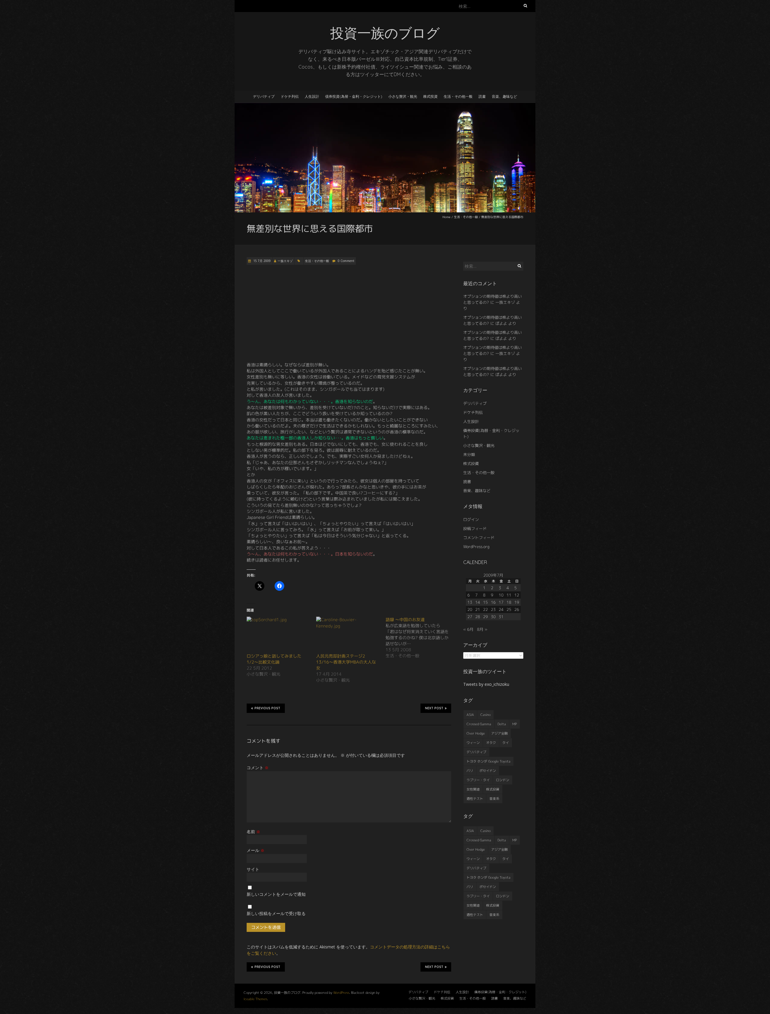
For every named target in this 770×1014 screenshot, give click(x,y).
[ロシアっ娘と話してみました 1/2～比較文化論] (278, 635)
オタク (491, 742)
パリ (470, 770)
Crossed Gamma (479, 724)
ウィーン (473, 742)
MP (514, 724)
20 (469, 609)
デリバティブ (264, 96)
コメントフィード (478, 537)
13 (469, 602)
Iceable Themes (255, 999)
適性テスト (475, 798)
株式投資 (430, 96)
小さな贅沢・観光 (402, 96)
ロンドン (502, 780)
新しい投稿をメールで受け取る (276, 913)
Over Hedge (476, 733)
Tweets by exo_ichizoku (486, 684)
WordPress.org (476, 546)
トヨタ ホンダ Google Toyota (488, 761)
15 (485, 602)
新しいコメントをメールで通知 (276, 894)
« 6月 (468, 629)
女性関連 (473, 789)
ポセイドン (487, 770)
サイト (253, 869)
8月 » (482, 629)
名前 (253, 831)
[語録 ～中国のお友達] (420, 638)
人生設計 (312, 96)
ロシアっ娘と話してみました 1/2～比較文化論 (276, 659)
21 (477, 609)
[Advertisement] (349, 313)
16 (493, 602)
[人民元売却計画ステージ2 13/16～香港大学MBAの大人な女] (348, 635)
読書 (482, 96)
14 (477, 602)
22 (485, 609)
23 (493, 609)
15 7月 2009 (261, 261)
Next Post (434, 708)
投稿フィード (475, 528)
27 (469, 616)
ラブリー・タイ (478, 780)
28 (477, 616)
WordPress (341, 992)
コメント (258, 767)
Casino (485, 714)
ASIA (470, 714)
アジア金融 (499, 733)
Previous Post (267, 708)
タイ (505, 742)
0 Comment (346, 261)
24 (501, 609)
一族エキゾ (285, 261)
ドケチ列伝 (290, 96)
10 (501, 595)
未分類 (469, 454)
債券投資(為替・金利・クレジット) (353, 96)
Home (446, 217)
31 (501, 616)
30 (493, 616)
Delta (501, 724)
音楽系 (494, 798)
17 (501, 602)
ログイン (471, 519)
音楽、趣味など (504, 96)
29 (485, 616)
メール (255, 850)
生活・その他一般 (458, 96)
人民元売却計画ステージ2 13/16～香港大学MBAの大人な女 (346, 662)
